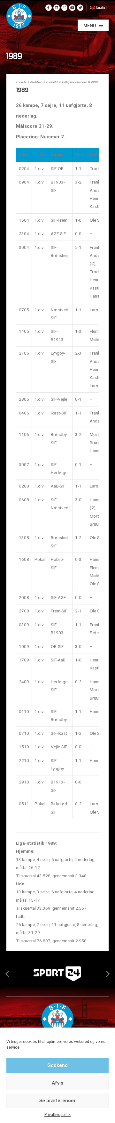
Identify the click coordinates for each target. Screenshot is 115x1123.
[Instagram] (64, 7)
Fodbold (51, 82)
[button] (93, 25)
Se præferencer (57, 1100)
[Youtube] (72, 7)
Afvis (57, 1083)
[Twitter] (80, 7)
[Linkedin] (56, 7)
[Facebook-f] (48, 7)
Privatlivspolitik (57, 1114)
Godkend (57, 1065)
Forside (21, 82)
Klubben (36, 82)
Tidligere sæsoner (74, 82)
